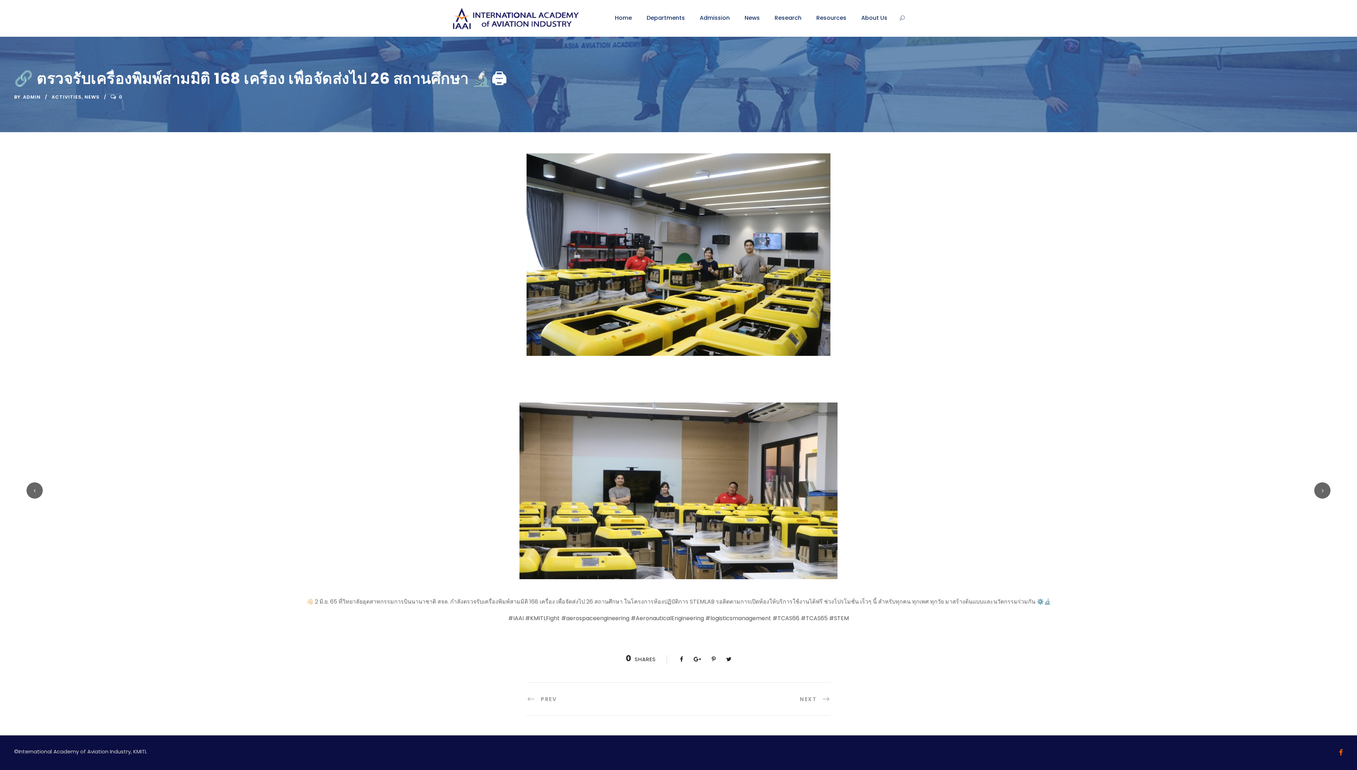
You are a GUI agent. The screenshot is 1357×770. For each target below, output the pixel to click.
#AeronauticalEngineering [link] (667, 618)
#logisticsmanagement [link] (738, 618)
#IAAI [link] (516, 618)
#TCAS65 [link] (814, 618)
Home (623, 18)
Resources (831, 18)
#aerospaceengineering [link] (595, 618)
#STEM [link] (839, 618)
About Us (874, 18)
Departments (666, 18)
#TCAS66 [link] (786, 618)
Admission (715, 18)
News (752, 18)
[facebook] (1341, 752)
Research (788, 18)
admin (32, 97)
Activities (67, 97)
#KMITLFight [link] (542, 618)
